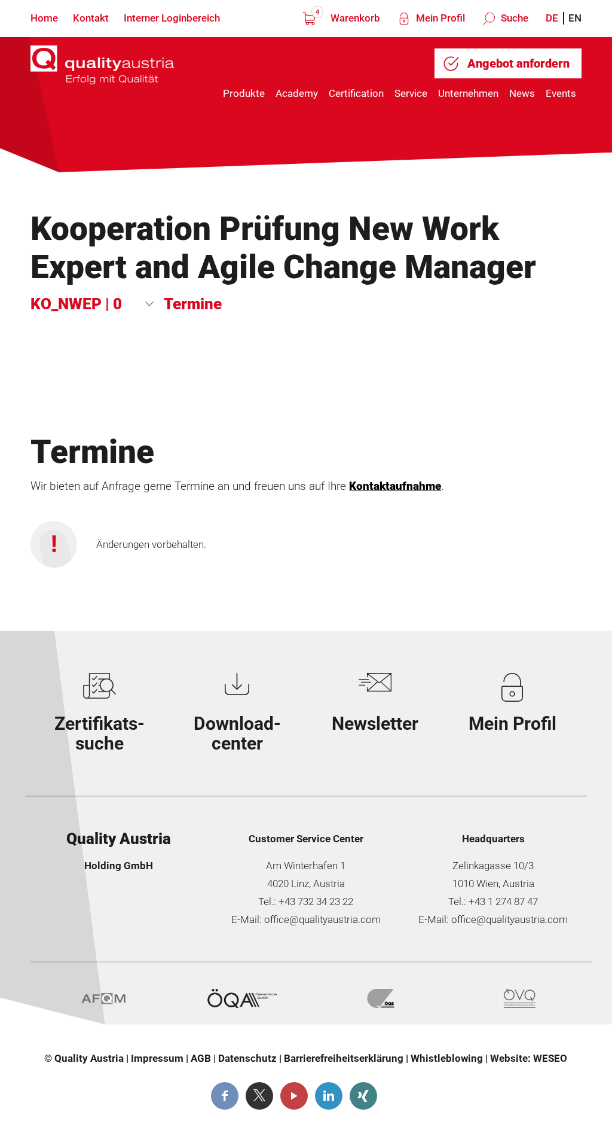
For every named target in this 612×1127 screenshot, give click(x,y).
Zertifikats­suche (99, 733)
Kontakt (91, 18)
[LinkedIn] (328, 1096)
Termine (193, 304)
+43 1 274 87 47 (503, 901)
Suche (513, 18)
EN (575, 18)
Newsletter (375, 723)
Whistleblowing (447, 1058)
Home (44, 18)
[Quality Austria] (102, 72)
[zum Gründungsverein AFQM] (103, 998)
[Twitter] (259, 1096)
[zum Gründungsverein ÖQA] (242, 998)
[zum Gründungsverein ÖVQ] (519, 998)
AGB (201, 1058)
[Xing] (363, 1096)
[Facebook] (224, 1096)
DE (552, 18)
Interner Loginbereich (172, 18)
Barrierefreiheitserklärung (343, 1058)
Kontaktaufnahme (395, 486)
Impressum (157, 1058)
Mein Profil (439, 18)
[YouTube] (294, 1096)
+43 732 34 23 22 (316, 901)
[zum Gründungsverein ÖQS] (381, 998)
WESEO (550, 1058)
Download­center (237, 733)
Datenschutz (247, 1058)
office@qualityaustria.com (322, 919)
